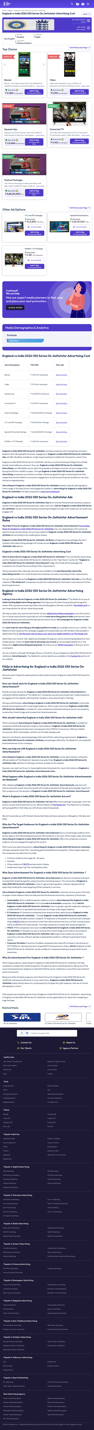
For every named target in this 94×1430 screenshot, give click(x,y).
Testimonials (7, 1069)
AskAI (85, 14)
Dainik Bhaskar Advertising (56, 1285)
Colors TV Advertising (54, 1211)
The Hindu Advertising (10, 1289)
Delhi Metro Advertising (55, 1325)
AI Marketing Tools (9, 1098)
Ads (48, 1090)
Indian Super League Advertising (13, 1386)
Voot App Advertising (10, 1179)
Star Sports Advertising (10, 1216)
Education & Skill (53, 1151)
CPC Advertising (8, 1171)
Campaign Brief (8, 1086)
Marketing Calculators (10, 1094)
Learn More (15, 307)
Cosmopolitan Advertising (56, 1305)
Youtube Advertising (53, 1179)
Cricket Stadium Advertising (12, 1325)
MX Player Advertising (54, 1175)
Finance (5, 1151)
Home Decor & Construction (56, 1155)
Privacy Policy (52, 1069)
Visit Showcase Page (79, 47)
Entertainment (52, 1147)
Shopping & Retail (9, 1138)
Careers (50, 1073)
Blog (4, 1114)
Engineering (7, 1159)
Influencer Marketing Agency (56, 1406)
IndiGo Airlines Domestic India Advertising (61, 1256)
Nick (4, 1362)
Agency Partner (70, 1048)
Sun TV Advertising (53, 1199)
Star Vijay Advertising (10, 1203)
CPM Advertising (52, 1171)
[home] (6, 5)
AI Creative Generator (54, 1098)
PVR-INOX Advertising (10, 1268)
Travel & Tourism (53, 1142)
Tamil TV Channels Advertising (57, 1203)
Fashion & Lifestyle (53, 1138)
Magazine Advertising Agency (13, 1402)
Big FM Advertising (53, 1232)
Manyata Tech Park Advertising (57, 1329)
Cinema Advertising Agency (12, 1406)
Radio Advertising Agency (56, 1402)
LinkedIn (50, 1118)
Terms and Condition (10, 1065)
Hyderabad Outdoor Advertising (13, 1349)
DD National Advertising (11, 1199)
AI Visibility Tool (52, 1102)
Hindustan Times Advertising (56, 1293)
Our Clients (25, 1048)
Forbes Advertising (9, 1305)
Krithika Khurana (53, 1366)
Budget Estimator (8, 1102)
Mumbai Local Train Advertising (13, 1329)
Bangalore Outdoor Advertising (13, 1345)
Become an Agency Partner (56, 1061)
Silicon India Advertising (11, 1313)
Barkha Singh (7, 1366)
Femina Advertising (53, 1309)
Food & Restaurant (9, 1142)
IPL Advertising (8, 1382)
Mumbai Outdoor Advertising (12, 1341)
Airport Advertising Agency (12, 1398)
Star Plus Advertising (10, 1211)
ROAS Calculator (53, 1086)
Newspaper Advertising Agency (13, 1410)
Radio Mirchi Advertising (11, 1228)
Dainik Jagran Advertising (11, 1293)
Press (49, 1126)
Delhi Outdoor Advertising (56, 1341)
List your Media (52, 1065)
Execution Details (36, 227)
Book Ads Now (61, 375)
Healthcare (6, 1155)
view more (40, 86)
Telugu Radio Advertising (55, 1228)
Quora (5, 1126)
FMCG (5, 1147)
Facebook (50, 1114)
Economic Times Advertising (56, 1289)
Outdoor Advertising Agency (12, 1414)
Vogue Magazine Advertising (56, 1313)
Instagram (6, 1122)
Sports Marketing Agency (55, 1414)
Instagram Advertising (10, 1187)
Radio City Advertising (54, 1236)
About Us (70, 1042)
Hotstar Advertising (9, 1183)
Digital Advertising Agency (56, 1398)
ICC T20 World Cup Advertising (57, 1382)
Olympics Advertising (54, 1386)
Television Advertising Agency (57, 1410)
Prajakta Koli (51, 1362)
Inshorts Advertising (54, 1183)
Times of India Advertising (11, 1285)
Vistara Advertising (9, 1256)
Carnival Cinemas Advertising (13, 1272)
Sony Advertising (53, 1207)
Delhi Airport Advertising (11, 1252)
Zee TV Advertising (9, 1207)
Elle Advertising (8, 1309)
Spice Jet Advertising (54, 1252)
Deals (5, 1073)
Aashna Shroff (8, 1370)
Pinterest (50, 1122)
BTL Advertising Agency (11, 1418)
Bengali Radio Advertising (11, 1236)
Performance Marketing (11, 1175)
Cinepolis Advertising (54, 1268)
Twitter (5, 1118)
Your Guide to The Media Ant (12, 1061)
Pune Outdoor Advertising (56, 1345)
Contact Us (26, 1042)
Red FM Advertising (9, 1232)
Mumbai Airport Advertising (56, 1248)
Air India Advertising (10, 1248)
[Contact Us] (77, 4)
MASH (5, 1090)
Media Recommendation (55, 1094)
